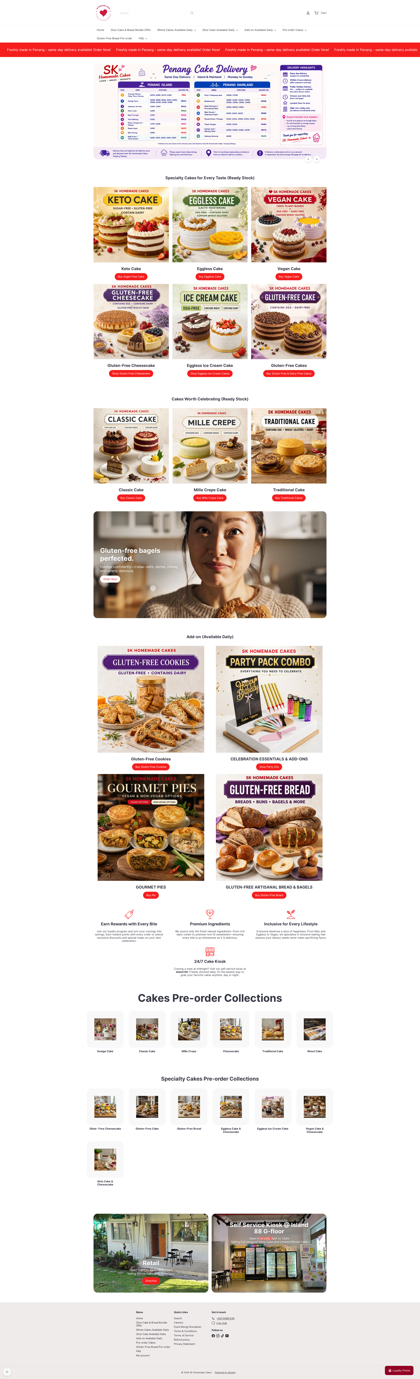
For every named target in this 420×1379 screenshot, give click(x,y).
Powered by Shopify (225, 1372)
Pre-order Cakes (293, 30)
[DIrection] (151, 1253)
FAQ (142, 38)
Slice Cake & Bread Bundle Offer (131, 30)
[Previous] (308, 159)
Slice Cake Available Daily (218, 30)
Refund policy (182, 1339)
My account (142, 1355)
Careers (178, 1322)
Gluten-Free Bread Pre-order (114, 38)
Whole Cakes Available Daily (175, 30)
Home (100, 30)
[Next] (316, 159)
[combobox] (157, 13)
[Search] (192, 13)
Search (178, 1318)
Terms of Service (184, 1335)
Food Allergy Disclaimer (187, 1326)
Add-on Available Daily (259, 30)
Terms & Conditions (185, 1331)
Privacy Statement (184, 1343)
